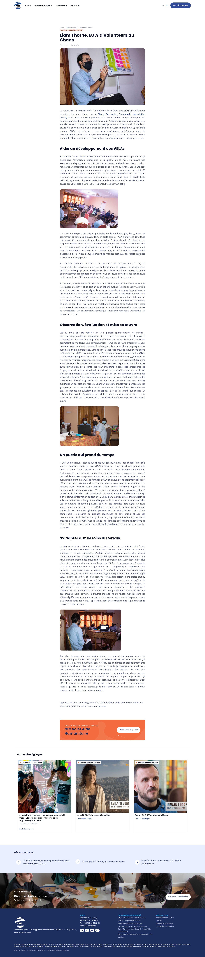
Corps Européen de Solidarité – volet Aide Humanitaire (134, 930)
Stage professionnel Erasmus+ (130, 923)
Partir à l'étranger (180, 5)
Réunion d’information (164, 923)
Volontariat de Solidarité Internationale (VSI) (135, 934)
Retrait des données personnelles (58, 950)
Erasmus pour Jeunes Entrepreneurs (132, 926)
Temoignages (65, 27)
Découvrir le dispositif (129, 730)
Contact (159, 920)
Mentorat (121, 937)
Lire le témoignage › (26, 829)
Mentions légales (20, 950)
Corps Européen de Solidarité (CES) (131, 917)
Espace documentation (165, 926)
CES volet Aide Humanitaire (81, 27)
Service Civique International (129, 920)
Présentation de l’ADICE (165, 917)
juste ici (102, 706)
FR (167, 5)
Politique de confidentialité (36, 950)
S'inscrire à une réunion (178, 896)
